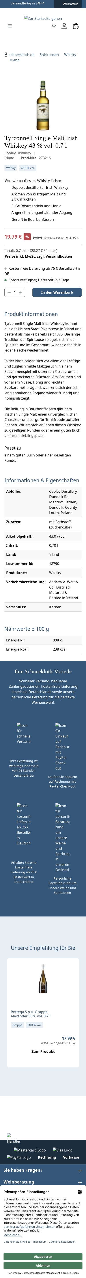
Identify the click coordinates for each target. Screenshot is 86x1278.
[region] (43, 105)
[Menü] (9, 25)
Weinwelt (70, 4)
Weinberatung (19, 1182)
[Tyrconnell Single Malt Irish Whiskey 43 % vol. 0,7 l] (43, 105)
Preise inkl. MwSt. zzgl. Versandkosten (38, 256)
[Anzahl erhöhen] (21, 292)
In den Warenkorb (57, 292)
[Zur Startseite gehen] (43, 18)
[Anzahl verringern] (9, 292)
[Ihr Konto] (64, 26)
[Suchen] (53, 25)
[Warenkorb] (76, 26)
